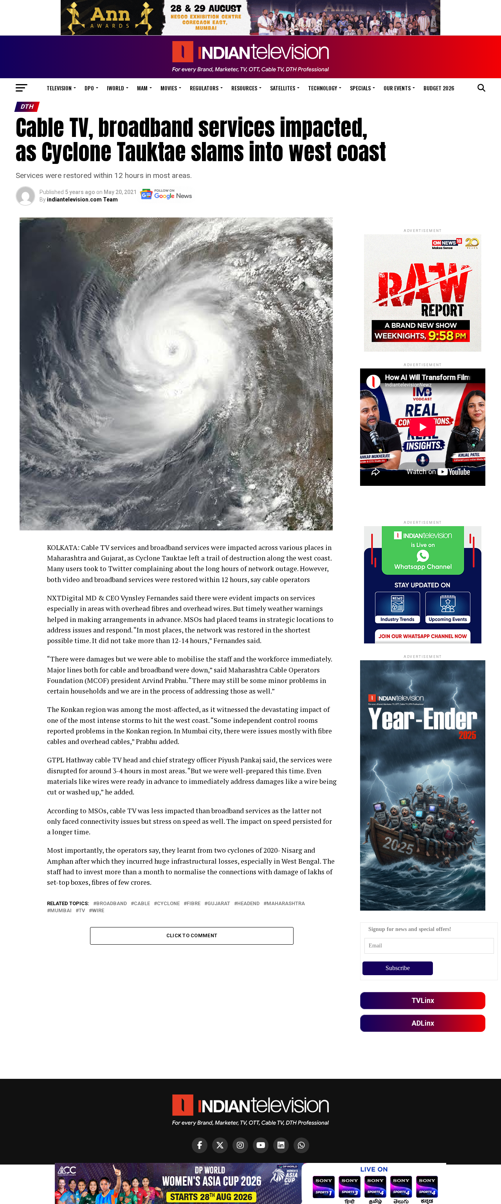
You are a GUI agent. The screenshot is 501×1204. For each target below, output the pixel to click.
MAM (142, 88)
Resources (244, 88)
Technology (322, 88)
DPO (89, 88)
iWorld (115, 88)
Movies (168, 88)
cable (142, 903)
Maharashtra (286, 903)
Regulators (204, 88)
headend (248, 903)
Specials (360, 88)
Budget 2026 (439, 88)
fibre (193, 903)
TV (82, 910)
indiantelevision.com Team (82, 199)
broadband (111, 903)
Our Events (397, 88)
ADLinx (423, 1023)
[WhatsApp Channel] (301, 1145)
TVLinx (422, 1000)
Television (59, 88)
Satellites (282, 88)
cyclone (168, 903)
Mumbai (61, 910)
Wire (98, 910)
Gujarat (218, 903)
